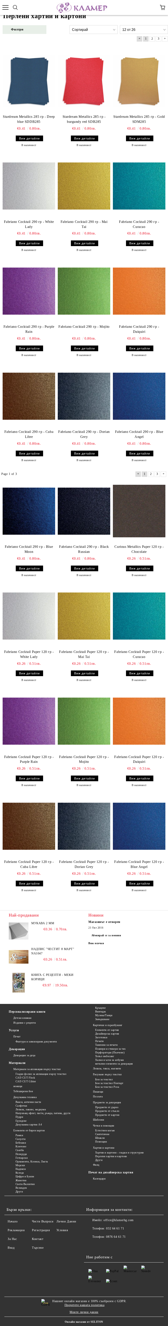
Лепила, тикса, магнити (107, 1068)
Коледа (20, 1172)
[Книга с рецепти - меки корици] (18, 983)
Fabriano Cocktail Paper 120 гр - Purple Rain (29, 759)
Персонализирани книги (27, 1011)
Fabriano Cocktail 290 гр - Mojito (83, 326)
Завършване (102, 1019)
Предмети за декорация (107, 1102)
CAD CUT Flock (25, 1077)
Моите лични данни (84, 1312)
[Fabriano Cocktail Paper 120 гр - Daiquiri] (139, 721)
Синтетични (102, 1134)
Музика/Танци (103, 1015)
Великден (21, 1187)
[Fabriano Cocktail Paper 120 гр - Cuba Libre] (29, 826)
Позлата (98, 1096)
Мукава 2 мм (42, 923)
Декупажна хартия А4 (29, 1124)
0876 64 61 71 (116, 1236)
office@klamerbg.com (118, 1220)
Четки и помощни (103, 1125)
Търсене (38, 1247)
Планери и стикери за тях (110, 1048)
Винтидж (100, 1011)
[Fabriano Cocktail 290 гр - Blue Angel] (139, 396)
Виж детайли (29, 138)
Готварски (22, 1157)
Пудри (19, 1116)
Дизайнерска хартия (107, 1033)
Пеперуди (21, 1154)
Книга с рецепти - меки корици (52, 977)
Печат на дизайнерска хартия (110, 1172)
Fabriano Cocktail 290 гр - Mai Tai (84, 224)
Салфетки (21, 1105)
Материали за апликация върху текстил (37, 1069)
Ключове (21, 1146)
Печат (16, 1036)
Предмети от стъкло (107, 1111)
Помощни (101, 1141)
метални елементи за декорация (114, 1063)
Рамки (19, 1135)
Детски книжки (22, 1017)
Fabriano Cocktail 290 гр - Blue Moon (29, 549)
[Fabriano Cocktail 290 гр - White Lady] (29, 186)
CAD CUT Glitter (26, 1081)
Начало (13, 1221)
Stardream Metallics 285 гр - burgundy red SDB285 (84, 119)
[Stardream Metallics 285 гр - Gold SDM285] (139, 81)
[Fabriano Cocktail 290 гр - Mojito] (84, 291)
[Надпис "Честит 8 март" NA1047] (18, 957)
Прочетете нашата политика (85, 1305)
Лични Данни (66, 1221)
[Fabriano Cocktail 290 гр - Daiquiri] (139, 291)
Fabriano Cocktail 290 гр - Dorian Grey (84, 434)
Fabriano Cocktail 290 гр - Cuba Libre (28, 434)
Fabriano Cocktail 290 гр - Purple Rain (29, 329)
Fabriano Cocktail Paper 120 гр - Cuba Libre (29, 864)
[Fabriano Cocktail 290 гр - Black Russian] (84, 511)
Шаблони (98, 1119)
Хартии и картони (103, 1147)
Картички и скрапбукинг (107, 1025)
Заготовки (101, 1037)
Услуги (14, 1030)
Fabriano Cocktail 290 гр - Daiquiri (139, 329)
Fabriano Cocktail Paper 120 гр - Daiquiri (139, 759)
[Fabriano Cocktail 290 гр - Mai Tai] (84, 186)
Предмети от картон (107, 1114)
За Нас (12, 1239)
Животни (21, 1180)
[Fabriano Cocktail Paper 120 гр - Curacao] (139, 616)
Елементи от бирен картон (29, 1130)
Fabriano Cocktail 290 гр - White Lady (29, 224)
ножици (17, 1086)
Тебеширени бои (23, 1091)
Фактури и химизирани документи (36, 1041)
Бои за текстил (104, 1079)
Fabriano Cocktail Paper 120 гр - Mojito (84, 759)
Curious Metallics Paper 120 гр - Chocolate (139, 549)
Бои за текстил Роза (107, 1086)
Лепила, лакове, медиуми (31, 1109)
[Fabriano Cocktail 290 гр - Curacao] (139, 186)
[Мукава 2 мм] (18, 931)
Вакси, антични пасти (28, 1102)
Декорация (17, 1049)
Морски (20, 1165)
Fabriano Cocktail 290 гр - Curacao (139, 224)
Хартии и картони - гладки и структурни (119, 1152)
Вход (11, 1247)
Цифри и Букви (25, 1176)
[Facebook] (91, 1245)
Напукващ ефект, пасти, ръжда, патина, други (43, 1113)
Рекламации (16, 1230)
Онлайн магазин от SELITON (84, 1321)
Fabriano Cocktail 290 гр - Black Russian (84, 549)
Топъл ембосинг (104, 1056)
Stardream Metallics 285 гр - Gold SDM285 (139, 119)
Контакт (37, 1239)
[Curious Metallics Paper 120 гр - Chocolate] (139, 511)
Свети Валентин (25, 1184)
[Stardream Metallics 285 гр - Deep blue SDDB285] (29, 81)
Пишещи (98, 1091)
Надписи (21, 1169)
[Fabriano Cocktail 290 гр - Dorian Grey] (84, 396)
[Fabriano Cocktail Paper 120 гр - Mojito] (84, 721)
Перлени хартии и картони (111, 1156)
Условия (62, 1230)
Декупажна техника (25, 1097)
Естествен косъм (105, 1130)
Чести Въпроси (42, 1221)
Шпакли (100, 1137)
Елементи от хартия (107, 1030)
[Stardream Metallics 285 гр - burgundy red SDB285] (84, 81)
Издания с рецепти (24, 1022)
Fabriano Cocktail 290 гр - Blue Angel (139, 434)
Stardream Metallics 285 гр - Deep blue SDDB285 (29, 119)
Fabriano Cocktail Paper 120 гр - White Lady (29, 654)
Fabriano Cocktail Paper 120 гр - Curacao (139, 654)
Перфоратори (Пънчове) (109, 1052)
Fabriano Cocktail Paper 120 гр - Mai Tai (84, 654)
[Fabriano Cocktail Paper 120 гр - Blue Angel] (139, 826)
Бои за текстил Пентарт (109, 1083)
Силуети (20, 1139)
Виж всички (96, 943)
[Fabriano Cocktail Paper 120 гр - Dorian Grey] (84, 826)
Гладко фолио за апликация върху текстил (41, 1074)
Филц (96, 1164)
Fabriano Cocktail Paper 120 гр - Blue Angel (139, 864)
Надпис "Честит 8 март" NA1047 (52, 951)
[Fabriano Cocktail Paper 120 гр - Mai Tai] (84, 616)
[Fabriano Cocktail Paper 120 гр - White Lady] (29, 616)
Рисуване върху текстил (107, 1074)
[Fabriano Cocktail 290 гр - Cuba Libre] (29, 396)
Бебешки (21, 1142)
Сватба (20, 1150)
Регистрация (41, 1230)
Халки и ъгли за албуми (109, 1060)
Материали (17, 1063)
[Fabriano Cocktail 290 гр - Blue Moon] (29, 511)
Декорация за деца (24, 1055)
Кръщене (100, 1007)
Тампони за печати (106, 1044)
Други (19, 1191)
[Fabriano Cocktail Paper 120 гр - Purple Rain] (29, 721)
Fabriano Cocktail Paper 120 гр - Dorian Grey (84, 864)
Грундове (21, 1120)
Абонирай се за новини (106, 935)
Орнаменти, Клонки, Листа (32, 1161)
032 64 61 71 (115, 1228)
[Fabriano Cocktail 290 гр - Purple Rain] (29, 291)
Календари (99, 1178)
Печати (99, 1041)
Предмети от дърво (106, 1107)
